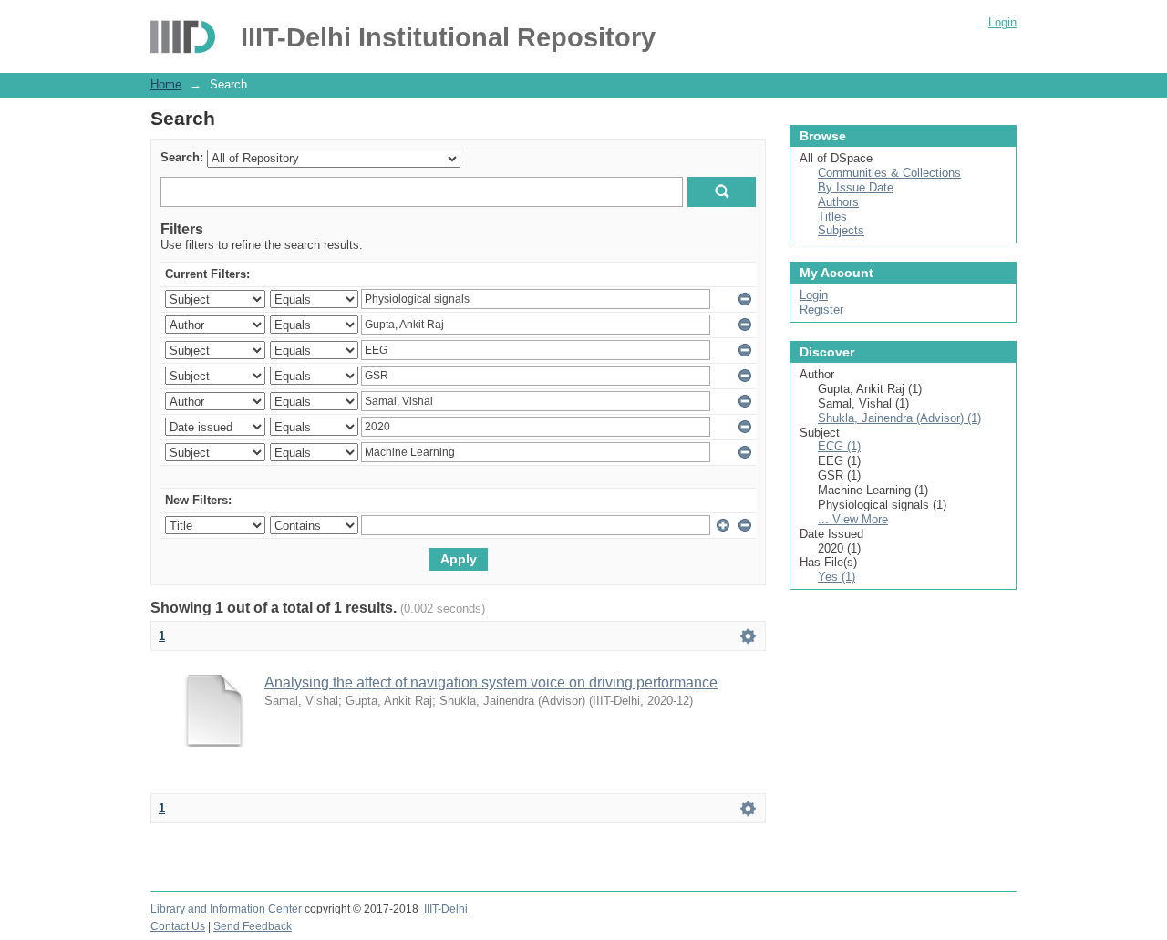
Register (821, 309)
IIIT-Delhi (446, 909)
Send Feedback (252, 926)
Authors (838, 202)
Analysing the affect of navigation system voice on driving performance (491, 682)
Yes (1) (836, 577)
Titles (832, 216)
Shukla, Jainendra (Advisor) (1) (899, 418)
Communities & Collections (889, 173)
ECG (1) (839, 446)
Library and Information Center (226, 909)
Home (165, 84)
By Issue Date (855, 187)
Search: (181, 157)
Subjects (841, 230)
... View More (853, 519)
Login (1002, 22)
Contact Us (177, 926)
